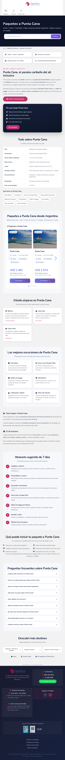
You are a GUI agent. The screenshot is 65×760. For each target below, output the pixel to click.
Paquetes (5, 14)
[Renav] (32, 729)
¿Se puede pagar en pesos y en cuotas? (20, 618)
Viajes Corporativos (32, 748)
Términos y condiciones (32, 739)
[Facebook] (45, 695)
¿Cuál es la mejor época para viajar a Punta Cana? (24, 580)
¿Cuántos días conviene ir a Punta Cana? (21, 574)
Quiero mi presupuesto (16, 99)
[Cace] (39, 729)
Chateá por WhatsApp (48, 681)
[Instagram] (50, 695)
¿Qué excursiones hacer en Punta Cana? (20, 605)
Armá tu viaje (21, 14)
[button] (56, 258)
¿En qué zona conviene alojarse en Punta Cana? (23, 612)
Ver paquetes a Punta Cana (45, 656)
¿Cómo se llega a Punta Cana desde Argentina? (23, 586)
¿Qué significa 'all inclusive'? (17, 599)
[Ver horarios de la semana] (19, 698)
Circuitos (13, 14)
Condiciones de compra (32, 742)
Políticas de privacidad (33, 745)
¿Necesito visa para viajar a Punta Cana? (21, 593)
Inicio (4, 48)
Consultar (14, 127)
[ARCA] (25, 729)
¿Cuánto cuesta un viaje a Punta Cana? (20, 624)
